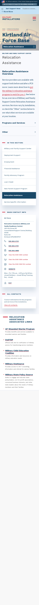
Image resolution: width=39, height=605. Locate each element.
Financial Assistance (12, 169)
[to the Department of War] (3, 1)
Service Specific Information (15, 202)
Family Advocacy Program (14, 175)
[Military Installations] (11, 19)
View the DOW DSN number (18, 255)
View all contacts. (11, 305)
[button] (19, 4)
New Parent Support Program (15, 189)
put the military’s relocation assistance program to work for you (17, 90)
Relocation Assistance (13, 195)
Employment (9, 162)
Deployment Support (12, 155)
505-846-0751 (14, 246)
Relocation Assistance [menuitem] (14, 47)
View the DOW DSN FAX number (20, 264)
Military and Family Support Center (17, 148)
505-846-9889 (14, 250)
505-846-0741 (14, 241)
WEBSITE (12, 269)
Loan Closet (8, 182)
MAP (10, 283)
